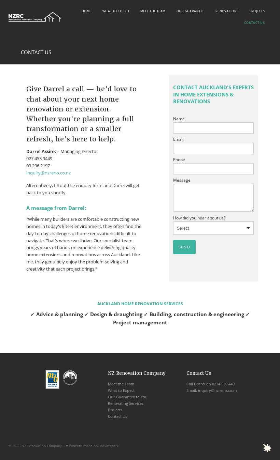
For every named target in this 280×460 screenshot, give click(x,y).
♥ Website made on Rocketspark (92, 445)
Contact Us (117, 416)
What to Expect (121, 390)
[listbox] (213, 228)
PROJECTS (257, 11)
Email (178, 139)
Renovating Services (125, 403)
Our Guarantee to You (128, 396)
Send (184, 246)
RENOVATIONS (227, 11)
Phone (179, 160)
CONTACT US (254, 22)
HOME (87, 11)
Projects (115, 409)
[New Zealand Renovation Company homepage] (35, 17)
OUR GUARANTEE (191, 11)
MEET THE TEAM (153, 11)
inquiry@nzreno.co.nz (48, 173)
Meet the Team (121, 383)
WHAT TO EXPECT (115, 11)
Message (182, 180)
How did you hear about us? (199, 218)
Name (179, 119)
